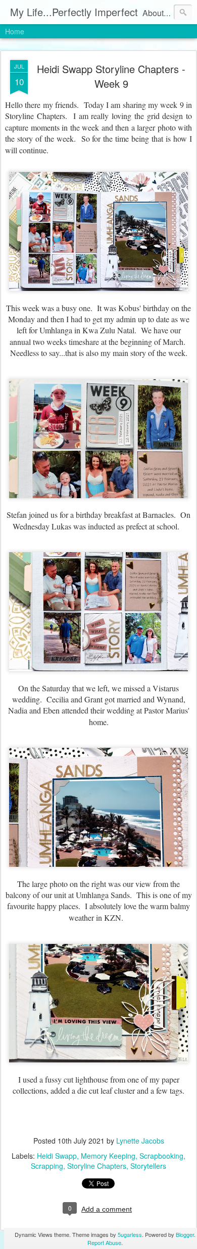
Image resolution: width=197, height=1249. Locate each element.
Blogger (185, 1234)
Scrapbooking (161, 1156)
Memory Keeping (108, 1156)
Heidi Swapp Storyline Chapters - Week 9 (111, 76)
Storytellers (148, 1166)
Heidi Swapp (57, 1156)
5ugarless (130, 1234)
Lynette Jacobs (140, 1141)
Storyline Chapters (96, 1166)
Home (14, 31)
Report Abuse (104, 1242)
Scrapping (47, 1166)
